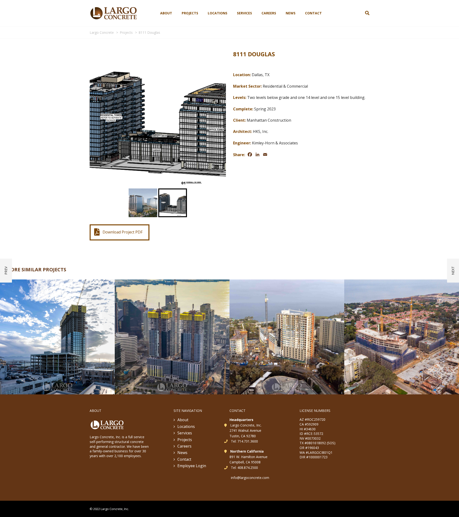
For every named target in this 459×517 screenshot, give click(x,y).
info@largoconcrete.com (250, 477)
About (166, 13)
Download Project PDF (122, 232)
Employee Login (191, 465)
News (290, 13)
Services (244, 13)
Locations (217, 13)
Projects (190, 13)
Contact (313, 13)
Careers (269, 13)
